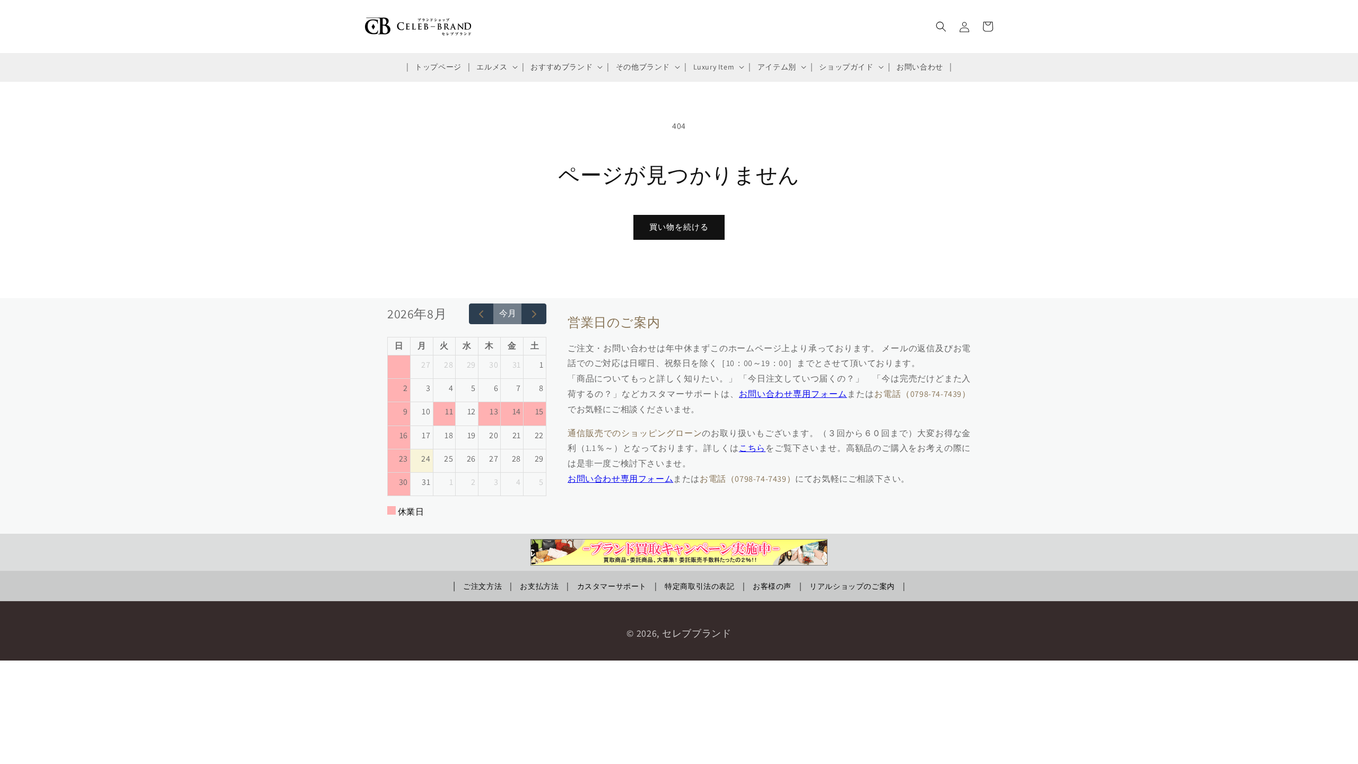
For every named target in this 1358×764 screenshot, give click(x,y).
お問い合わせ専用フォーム (793, 394)
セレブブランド (697, 633)
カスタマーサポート (612, 586)
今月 (507, 313)
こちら (752, 448)
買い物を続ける (679, 227)
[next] (533, 314)
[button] (495, 67)
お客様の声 (772, 586)
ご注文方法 (482, 586)
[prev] (481, 314)
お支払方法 (539, 586)
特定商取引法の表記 (699, 586)
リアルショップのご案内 (852, 586)
